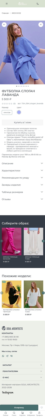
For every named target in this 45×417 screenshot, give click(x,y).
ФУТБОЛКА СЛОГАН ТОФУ (33, 311)
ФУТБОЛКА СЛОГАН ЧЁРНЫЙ (11, 311)
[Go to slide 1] (16, 86)
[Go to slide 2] (18, 86)
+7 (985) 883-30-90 (10, 337)
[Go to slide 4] (21, 86)
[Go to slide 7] (26, 86)
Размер (5, 108)
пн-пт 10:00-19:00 (9, 339)
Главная (5, 13)
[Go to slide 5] (23, 86)
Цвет (19, 108)
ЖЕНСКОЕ (16, 13)
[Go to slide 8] (28, 86)
